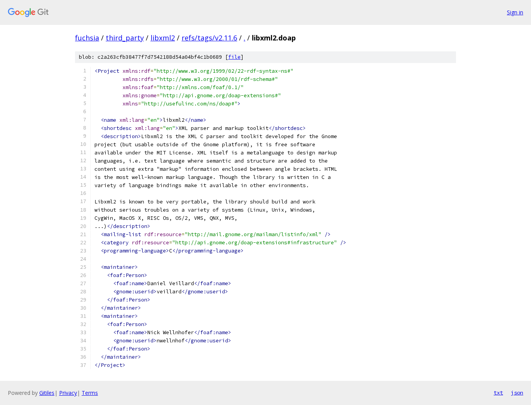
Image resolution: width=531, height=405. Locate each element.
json (517, 392)
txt (498, 392)
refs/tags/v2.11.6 (209, 37)
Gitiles (46, 392)
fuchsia (87, 37)
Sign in (515, 12)
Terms (90, 392)
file (234, 57)
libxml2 (162, 37)
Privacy (68, 392)
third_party (125, 37)
